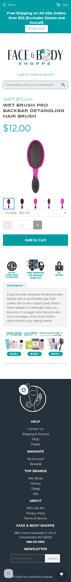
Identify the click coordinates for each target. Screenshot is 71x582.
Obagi (35, 488)
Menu (12, 5)
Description (15, 285)
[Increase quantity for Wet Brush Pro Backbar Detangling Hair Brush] (37, 225)
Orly (35, 494)
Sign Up (52, 558)
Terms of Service (35, 518)
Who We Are (35, 508)
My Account (35, 459)
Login (21, 74)
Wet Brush (17, 99)
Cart (65, 5)
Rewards (36, 464)
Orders (35, 444)
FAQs (35, 439)
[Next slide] (62, 203)
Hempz (35, 483)
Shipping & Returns (35, 434)
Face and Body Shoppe (37, 576)
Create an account (41, 74)
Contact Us (35, 429)
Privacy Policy (35, 513)
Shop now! (36, 28)
